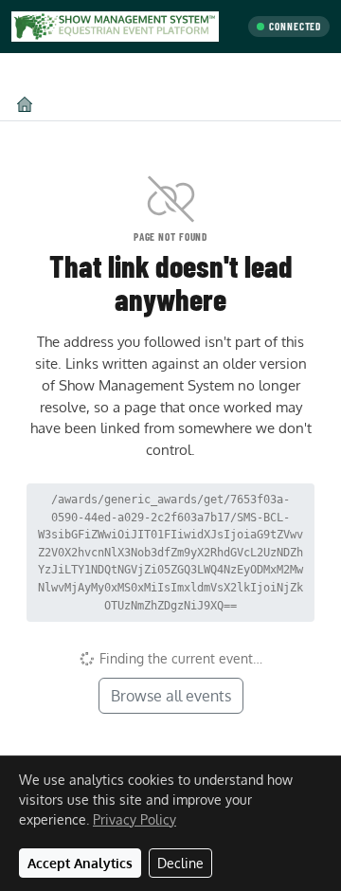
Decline (180, 863)
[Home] (24, 104)
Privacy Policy (134, 819)
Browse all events (171, 695)
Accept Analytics (80, 863)
